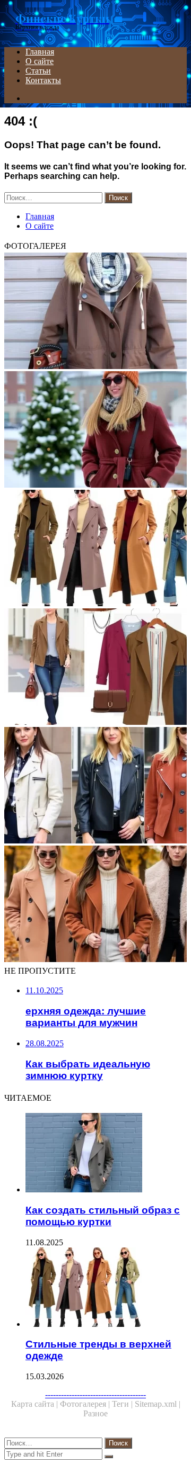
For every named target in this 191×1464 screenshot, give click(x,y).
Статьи (38, 70)
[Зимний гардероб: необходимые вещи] (95, 312)
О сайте (39, 61)
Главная (39, 51)
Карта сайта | (35, 1403)
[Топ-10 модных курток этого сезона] (95, 786)
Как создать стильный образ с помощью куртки (102, 1216)
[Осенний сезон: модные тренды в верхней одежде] (95, 905)
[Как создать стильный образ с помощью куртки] (106, 1153)
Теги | (123, 1403)
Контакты (43, 80)
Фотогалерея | (86, 1403)
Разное (95, 1413)
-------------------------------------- (95, 1394)
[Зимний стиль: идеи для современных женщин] (95, 430)
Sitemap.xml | (157, 1403)
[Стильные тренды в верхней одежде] (95, 549)
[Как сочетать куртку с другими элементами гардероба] (95, 667)
